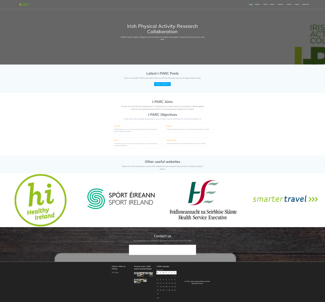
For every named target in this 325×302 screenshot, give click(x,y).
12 (163, 283)
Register (306, 4)
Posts (266, 4)
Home (251, 4)
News (272, 4)
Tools (289, 4)
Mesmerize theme (197, 283)
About (257, 4)
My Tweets (115, 272)
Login (297, 4)
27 (166, 290)
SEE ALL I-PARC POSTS (162, 84)
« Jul (157, 298)
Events (280, 4)
